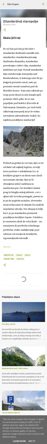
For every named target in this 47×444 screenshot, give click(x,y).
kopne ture (9, 259)
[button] (4, 30)
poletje (20, 259)
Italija (19, 255)
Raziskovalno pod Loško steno (15, 368)
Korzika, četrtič (8, 324)
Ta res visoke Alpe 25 (11, 413)
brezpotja (8, 255)
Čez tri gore (13, 4)
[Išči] (43, 4)
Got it (31, 441)
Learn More (19, 441)
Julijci (27, 255)
